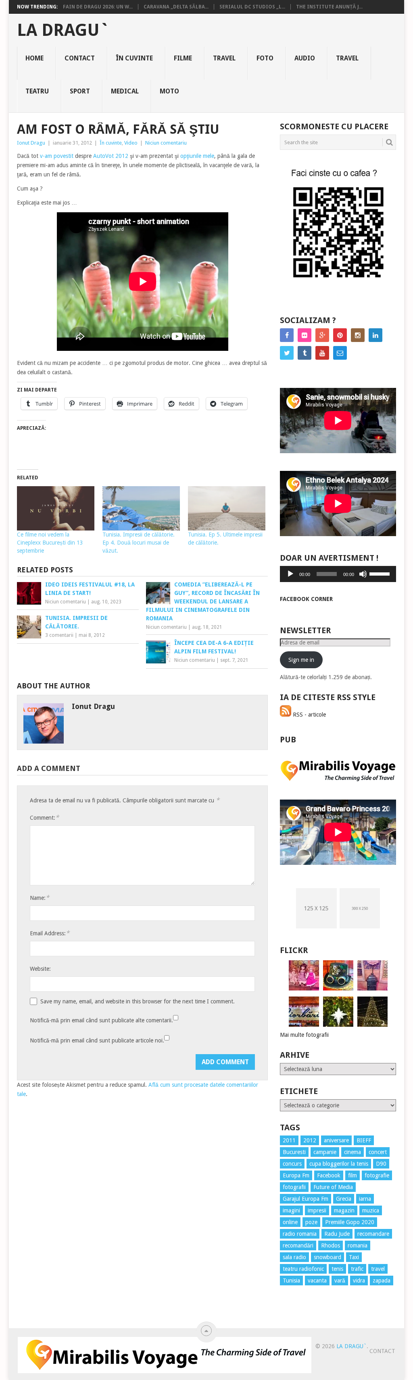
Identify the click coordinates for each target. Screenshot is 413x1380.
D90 (381, 1163)
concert (378, 1152)
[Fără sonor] (363, 574)
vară (339, 1280)
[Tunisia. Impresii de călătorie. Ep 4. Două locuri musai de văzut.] (141, 508)
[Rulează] (290, 574)
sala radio (294, 1257)
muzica (370, 1210)
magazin (344, 1210)
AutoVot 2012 (110, 156)
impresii (317, 1210)
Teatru (37, 91)
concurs (292, 1163)
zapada (381, 1280)
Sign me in (301, 660)
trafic (357, 1269)
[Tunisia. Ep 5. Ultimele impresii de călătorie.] (226, 508)
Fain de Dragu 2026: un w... (98, 7)
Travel (224, 58)
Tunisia (291, 1280)
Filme (183, 58)
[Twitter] (287, 353)
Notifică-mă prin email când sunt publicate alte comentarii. (101, 1020)
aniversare (336, 1140)
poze (311, 1222)
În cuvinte (134, 58)
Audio (304, 58)
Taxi (354, 1257)
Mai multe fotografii (304, 1035)
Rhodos (330, 1245)
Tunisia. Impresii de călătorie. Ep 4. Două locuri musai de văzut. (138, 542)
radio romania (300, 1234)
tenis (337, 1269)
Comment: (44, 817)
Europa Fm (296, 1175)
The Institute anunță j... (329, 7)
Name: (39, 897)
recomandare (373, 1234)
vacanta (317, 1280)
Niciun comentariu (166, 143)
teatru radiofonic (303, 1269)
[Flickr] (304, 335)
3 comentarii (59, 635)
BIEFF (364, 1140)
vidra (359, 1280)
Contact (80, 58)
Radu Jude (337, 1234)
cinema (352, 1152)
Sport (80, 91)
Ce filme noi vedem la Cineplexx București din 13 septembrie (50, 542)
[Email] (340, 353)
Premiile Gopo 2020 (349, 1222)
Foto (265, 58)
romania (357, 1245)
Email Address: (49, 933)
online (290, 1222)
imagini (291, 1210)
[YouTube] (322, 353)
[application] (338, 574)
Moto (169, 91)
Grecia (343, 1199)
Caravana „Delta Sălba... (176, 7)
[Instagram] (358, 335)
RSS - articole (308, 714)
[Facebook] (287, 335)
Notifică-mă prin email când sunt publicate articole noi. (97, 1040)
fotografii (294, 1187)
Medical (125, 91)
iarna (365, 1199)
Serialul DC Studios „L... (252, 7)
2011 (289, 1140)
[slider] (380, 573)
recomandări (298, 1245)
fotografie (377, 1175)
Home (34, 58)
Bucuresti (294, 1152)
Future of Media (333, 1187)
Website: (40, 969)
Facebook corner (306, 599)
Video (131, 143)
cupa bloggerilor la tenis (338, 1163)
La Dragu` (63, 30)
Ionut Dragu (31, 143)
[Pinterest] (340, 335)
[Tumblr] (304, 353)
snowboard (327, 1257)
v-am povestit (56, 156)
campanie (324, 1152)
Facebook (328, 1175)
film (352, 1175)
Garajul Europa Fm (305, 1199)
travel (378, 1269)
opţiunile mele (197, 156)
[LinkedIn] (375, 335)
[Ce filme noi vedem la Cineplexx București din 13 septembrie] (55, 508)
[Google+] (322, 335)
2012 (309, 1140)
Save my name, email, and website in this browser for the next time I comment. (137, 1001)
